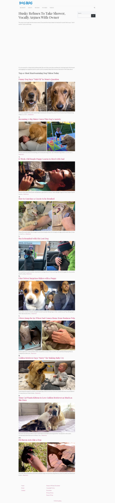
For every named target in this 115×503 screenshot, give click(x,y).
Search (79, 13)
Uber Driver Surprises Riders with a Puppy (37, 278)
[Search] (93, 15)
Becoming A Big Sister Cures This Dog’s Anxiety (40, 119)
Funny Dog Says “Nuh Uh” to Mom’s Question (39, 79)
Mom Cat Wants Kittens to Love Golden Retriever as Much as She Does (45, 398)
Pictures (44, 7)
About (22, 488)
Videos (52, 7)
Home (22, 485)
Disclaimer (49, 490)
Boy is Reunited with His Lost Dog (34, 238)
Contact (23, 490)
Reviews (37, 7)
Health (30, 7)
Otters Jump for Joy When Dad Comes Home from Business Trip (47, 318)
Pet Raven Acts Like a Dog (30, 440)
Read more (31, 114)
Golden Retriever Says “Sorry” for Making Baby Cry (41, 358)
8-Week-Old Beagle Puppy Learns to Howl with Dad (41, 159)
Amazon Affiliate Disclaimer (53, 485)
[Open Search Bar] (94, 7)
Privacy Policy (49, 493)
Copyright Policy (50, 488)
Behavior (22, 7)
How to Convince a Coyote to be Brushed (36, 198)
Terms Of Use (49, 495)
